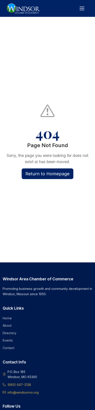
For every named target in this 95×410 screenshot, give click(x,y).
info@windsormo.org (23, 392)
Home (7, 318)
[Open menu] (82, 8)
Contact (8, 348)
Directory (9, 333)
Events (8, 340)
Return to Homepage (47, 173)
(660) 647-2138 (19, 385)
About (7, 325)
